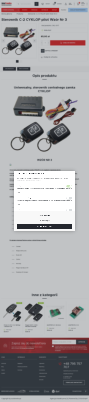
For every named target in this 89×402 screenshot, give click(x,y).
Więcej (18, 192)
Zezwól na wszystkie (44, 226)
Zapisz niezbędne (44, 221)
